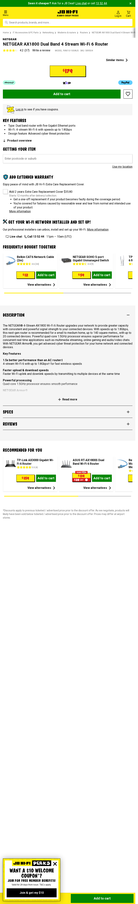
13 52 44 (101, 3)
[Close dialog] (55, 863)
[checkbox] (4, 189)
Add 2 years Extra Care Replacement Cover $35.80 (40, 191)
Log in (19, 108)
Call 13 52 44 (35, 235)
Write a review (41, 49)
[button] (23, 13)
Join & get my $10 (32, 892)
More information (20, 210)
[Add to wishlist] (127, 93)
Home (6, 32)
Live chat (81, 3)
